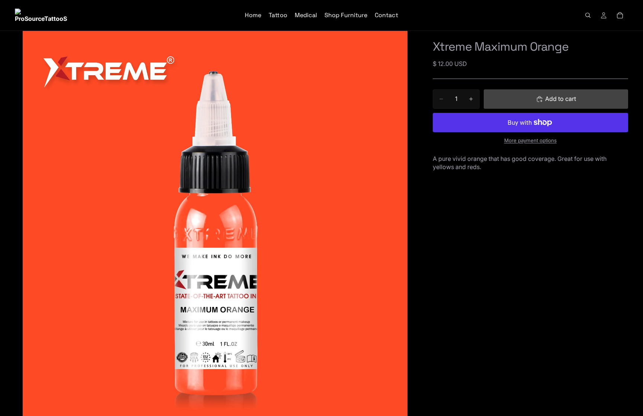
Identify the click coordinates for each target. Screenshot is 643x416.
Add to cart (560, 98)
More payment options (530, 140)
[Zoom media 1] (215, 223)
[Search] (588, 15)
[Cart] (620, 15)
